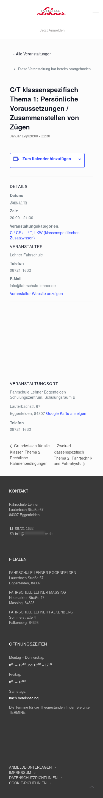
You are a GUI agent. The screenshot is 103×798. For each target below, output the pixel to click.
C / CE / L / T (21, 232)
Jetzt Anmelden (52, 30)
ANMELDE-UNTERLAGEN (30, 767)
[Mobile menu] (95, 11)
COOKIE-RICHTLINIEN (27, 783)
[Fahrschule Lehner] (51, 11)
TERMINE (17, 713)
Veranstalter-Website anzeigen (36, 293)
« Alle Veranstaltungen (32, 53)
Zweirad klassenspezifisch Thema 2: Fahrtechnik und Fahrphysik (73, 454)
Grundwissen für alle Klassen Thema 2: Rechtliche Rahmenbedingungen (30, 454)
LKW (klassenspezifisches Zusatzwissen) (44, 235)
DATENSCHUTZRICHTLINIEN (34, 778)
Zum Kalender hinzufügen (47, 158)
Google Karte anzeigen (66, 413)
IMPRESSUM (20, 773)
